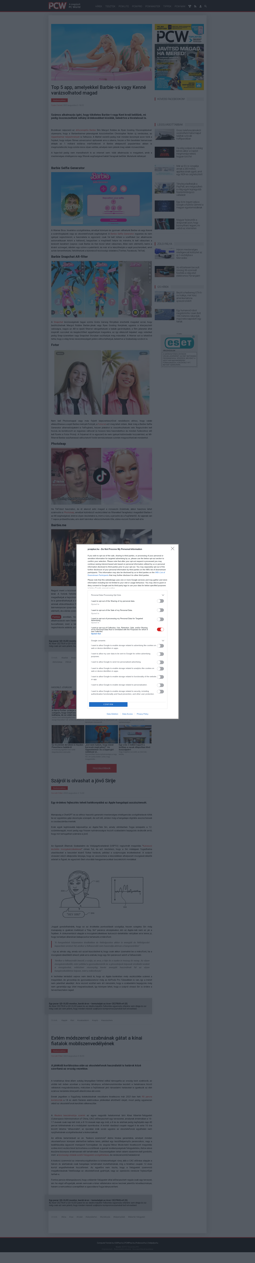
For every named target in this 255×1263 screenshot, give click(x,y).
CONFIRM (108, 704)
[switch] (160, 601)
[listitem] (127, 595)
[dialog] (127, 631)
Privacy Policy (142, 714)
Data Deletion (112, 714)
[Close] (173, 549)
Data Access (127, 714)
